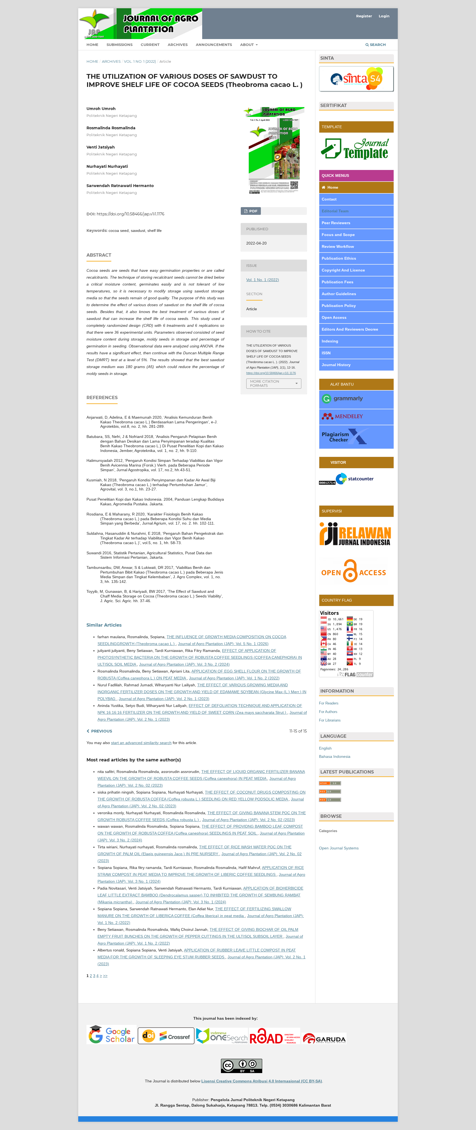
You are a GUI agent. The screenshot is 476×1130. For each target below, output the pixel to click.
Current (150, 44)
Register (364, 16)
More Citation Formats (264, 383)
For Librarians (330, 720)
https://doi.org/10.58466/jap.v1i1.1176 (130, 214)
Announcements (214, 44)
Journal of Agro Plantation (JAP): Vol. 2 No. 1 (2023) (164, 698)
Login (384, 16)
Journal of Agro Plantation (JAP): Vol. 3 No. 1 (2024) (181, 902)
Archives (178, 44)
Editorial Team (336, 211)
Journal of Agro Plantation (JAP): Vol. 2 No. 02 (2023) (248, 820)
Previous (101, 731)
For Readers (329, 703)
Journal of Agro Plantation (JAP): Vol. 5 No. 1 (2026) (223, 643)
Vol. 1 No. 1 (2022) (140, 61)
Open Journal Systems (339, 848)
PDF (252, 211)
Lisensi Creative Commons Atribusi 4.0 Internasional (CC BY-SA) (261, 1081)
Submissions (119, 44)
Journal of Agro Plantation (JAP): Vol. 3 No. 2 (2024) (184, 664)
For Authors (328, 712)
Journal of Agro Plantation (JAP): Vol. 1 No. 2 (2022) (234, 678)
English (325, 748)
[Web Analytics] (327, 483)
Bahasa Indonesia (334, 756)
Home (92, 44)
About (247, 44)
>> (105, 975)
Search (377, 44)
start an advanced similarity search (141, 742)
